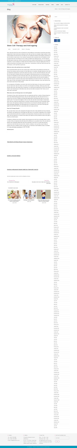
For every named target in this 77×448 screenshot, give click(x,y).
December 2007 (56, 416)
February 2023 (56, 122)
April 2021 (55, 162)
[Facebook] (55, 40)
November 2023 (56, 105)
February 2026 (56, 56)
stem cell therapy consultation (15, 127)
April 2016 (55, 267)
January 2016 (56, 273)
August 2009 (56, 379)
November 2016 (56, 254)
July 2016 (55, 262)
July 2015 (55, 282)
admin (9, 49)
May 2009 (55, 385)
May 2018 (55, 223)
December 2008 (56, 394)
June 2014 (55, 302)
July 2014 (55, 300)
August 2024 (56, 89)
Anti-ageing (28, 49)
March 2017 (56, 247)
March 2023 (56, 120)
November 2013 (56, 313)
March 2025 (56, 76)
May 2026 (55, 50)
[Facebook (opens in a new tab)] (68, 0)
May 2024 (55, 94)
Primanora (25, 176)
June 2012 (55, 317)
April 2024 (55, 96)
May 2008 (55, 407)
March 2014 (56, 308)
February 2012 (56, 324)
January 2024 (56, 102)
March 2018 (56, 225)
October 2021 (56, 151)
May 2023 (55, 116)
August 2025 (56, 67)
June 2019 (55, 203)
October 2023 (56, 107)
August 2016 (56, 260)
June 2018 (55, 221)
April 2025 (55, 74)
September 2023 (56, 109)
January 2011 (56, 348)
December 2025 (56, 59)
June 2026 (55, 48)
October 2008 (56, 398)
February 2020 (56, 188)
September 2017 (56, 236)
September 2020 (56, 175)
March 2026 (56, 54)
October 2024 (56, 85)
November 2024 (56, 83)
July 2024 (55, 91)
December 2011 (56, 328)
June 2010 (55, 361)
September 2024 (56, 87)
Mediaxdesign (47, 446)
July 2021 (55, 157)
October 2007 (56, 420)
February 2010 (56, 368)
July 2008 (55, 403)
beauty (15, 176)
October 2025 (56, 63)
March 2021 (56, 164)
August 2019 (56, 199)
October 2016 (56, 256)
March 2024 (56, 98)
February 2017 (56, 249)
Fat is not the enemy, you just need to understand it (14, 201)
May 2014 (55, 304)
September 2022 (56, 131)
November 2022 (56, 127)
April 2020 (55, 184)
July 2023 (55, 113)
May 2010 (55, 363)
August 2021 (56, 155)
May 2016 (55, 265)
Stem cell (28, 176)
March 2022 (56, 142)
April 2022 (55, 140)
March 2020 (56, 186)
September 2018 (56, 216)
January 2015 (56, 289)
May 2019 (55, 205)
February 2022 (56, 144)
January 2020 (56, 190)
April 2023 (55, 118)
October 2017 (56, 234)
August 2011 (56, 335)
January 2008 (56, 414)
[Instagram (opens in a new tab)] (69, 0)
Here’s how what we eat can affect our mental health (43, 201)
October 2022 (56, 129)
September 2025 (56, 65)
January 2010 (56, 370)
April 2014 (55, 306)
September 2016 (56, 258)
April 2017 (55, 245)
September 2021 (56, 153)
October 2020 (56, 173)
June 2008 (55, 405)
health (17, 176)
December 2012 (56, 315)
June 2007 (55, 427)
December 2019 (56, 192)
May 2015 (55, 284)
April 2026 (55, 52)
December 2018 (56, 214)
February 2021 (56, 166)
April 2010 (55, 365)
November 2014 (56, 293)
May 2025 (55, 72)
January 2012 (56, 326)
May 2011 (55, 341)
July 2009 (55, 381)
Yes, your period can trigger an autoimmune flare (62, 23)
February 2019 (56, 210)
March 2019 (56, 208)
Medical (23, 49)
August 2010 (56, 357)
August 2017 (56, 238)
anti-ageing (11, 176)
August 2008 (56, 401)
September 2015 (56, 280)
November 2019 (56, 194)
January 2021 (56, 168)
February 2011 (56, 346)
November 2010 (56, 352)
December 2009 (56, 372)
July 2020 (55, 179)
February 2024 (56, 100)
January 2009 (56, 392)
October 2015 (56, 278)
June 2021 (55, 159)
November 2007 (56, 418)
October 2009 (56, 376)
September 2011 (56, 333)
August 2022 (56, 133)
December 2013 (56, 311)
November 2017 (56, 232)
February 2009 (56, 390)
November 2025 (56, 61)
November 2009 (56, 374)
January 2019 (56, 212)
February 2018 (56, 227)
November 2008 (56, 396)
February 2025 (56, 78)
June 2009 (55, 383)
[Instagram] (58, 40)
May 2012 (55, 319)
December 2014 (56, 291)
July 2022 (55, 135)
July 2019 (55, 201)
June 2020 (55, 181)
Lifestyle (20, 176)
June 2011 (55, 339)
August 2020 (56, 177)
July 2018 (55, 219)
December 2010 (56, 350)
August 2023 (56, 111)
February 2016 (56, 271)
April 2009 (55, 387)
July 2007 (55, 425)
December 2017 (56, 230)
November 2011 (56, 330)
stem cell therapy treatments (13, 104)
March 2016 (56, 269)
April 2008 (55, 409)
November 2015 (56, 276)
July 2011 (55, 337)
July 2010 (55, 359)
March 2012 (56, 322)
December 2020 (56, 170)
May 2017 (55, 243)
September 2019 (56, 197)
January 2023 (56, 124)
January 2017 (56, 251)
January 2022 (56, 146)
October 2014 (56, 295)
